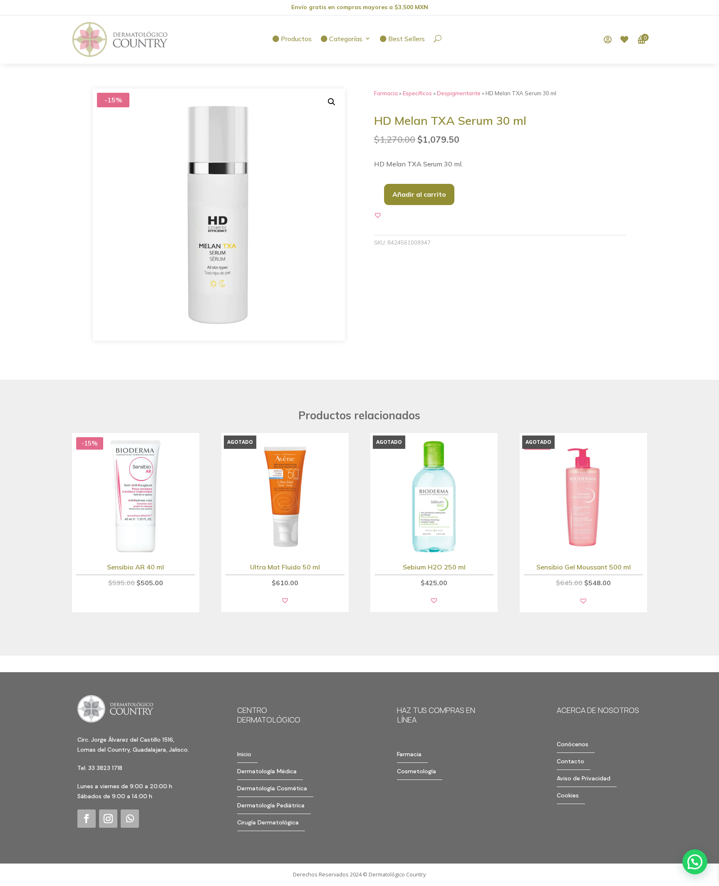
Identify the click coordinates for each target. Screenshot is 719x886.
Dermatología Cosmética (272, 788)
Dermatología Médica (267, 771)
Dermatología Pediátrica (271, 805)
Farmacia (386, 93)
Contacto (570, 761)
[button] (331, 101)
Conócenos (572, 744)
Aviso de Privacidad (583, 778)
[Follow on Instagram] (108, 818)
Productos (295, 39)
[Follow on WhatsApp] (130, 818)
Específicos (417, 93)
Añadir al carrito (419, 194)
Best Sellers (406, 39)
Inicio (244, 754)
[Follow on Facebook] (86, 818)
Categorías (344, 39)
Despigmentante (459, 93)
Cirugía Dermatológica (268, 822)
